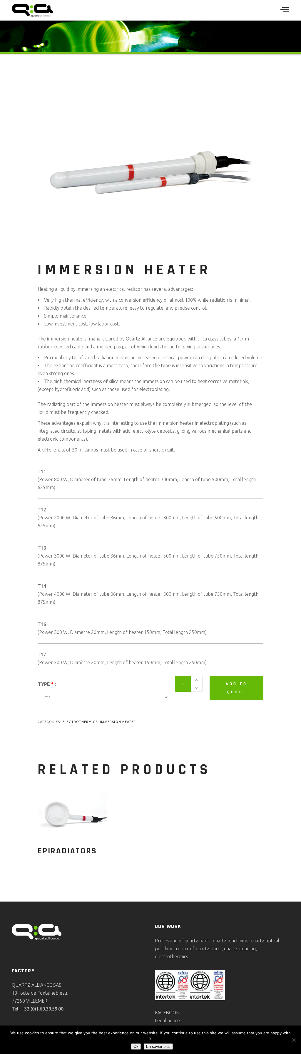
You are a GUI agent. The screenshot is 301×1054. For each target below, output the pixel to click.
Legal (161, 1020)
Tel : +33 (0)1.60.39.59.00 (37, 1008)
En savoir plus (158, 1046)
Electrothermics (80, 722)
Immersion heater (118, 722)
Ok (135, 1046)
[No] (294, 1040)
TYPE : (47, 684)
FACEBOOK (167, 1012)
